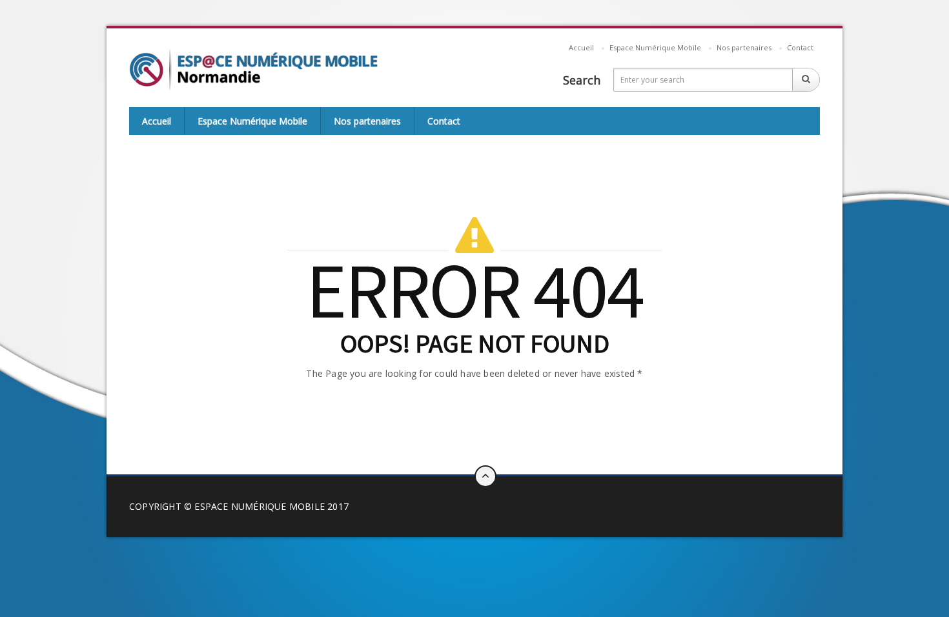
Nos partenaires (744, 47)
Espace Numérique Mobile (655, 47)
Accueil (581, 47)
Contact (800, 47)
